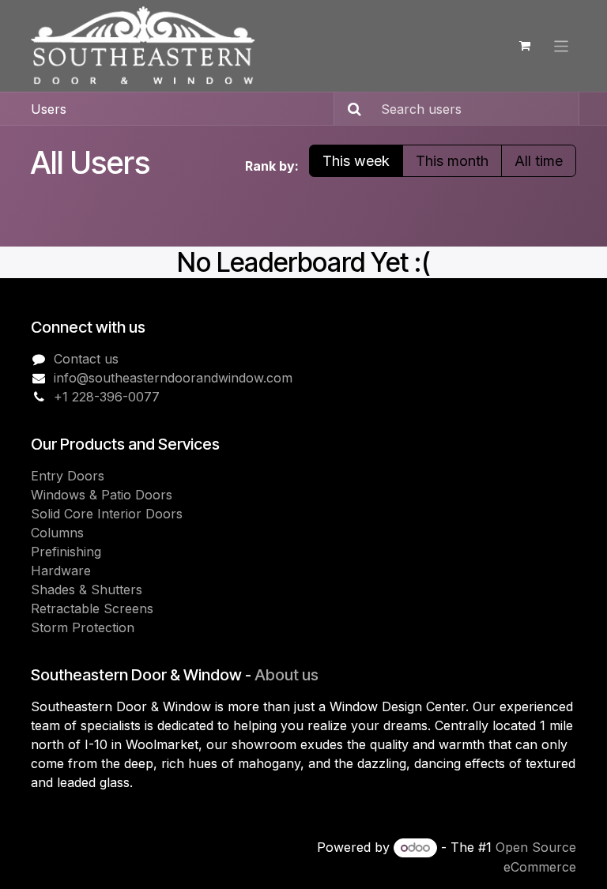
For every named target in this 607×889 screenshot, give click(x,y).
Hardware (61, 570)
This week (356, 161)
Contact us (86, 359)
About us (286, 674)
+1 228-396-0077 (107, 397)
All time (539, 161)
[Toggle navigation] (561, 45)
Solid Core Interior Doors (107, 514)
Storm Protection (82, 627)
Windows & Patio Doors (101, 495)
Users (48, 109)
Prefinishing (66, 551)
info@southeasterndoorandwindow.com (173, 378)
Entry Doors (67, 476)
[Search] (349, 108)
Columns (57, 533)
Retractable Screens (92, 608)
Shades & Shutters (86, 589)
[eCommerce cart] (525, 46)
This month (452, 161)
